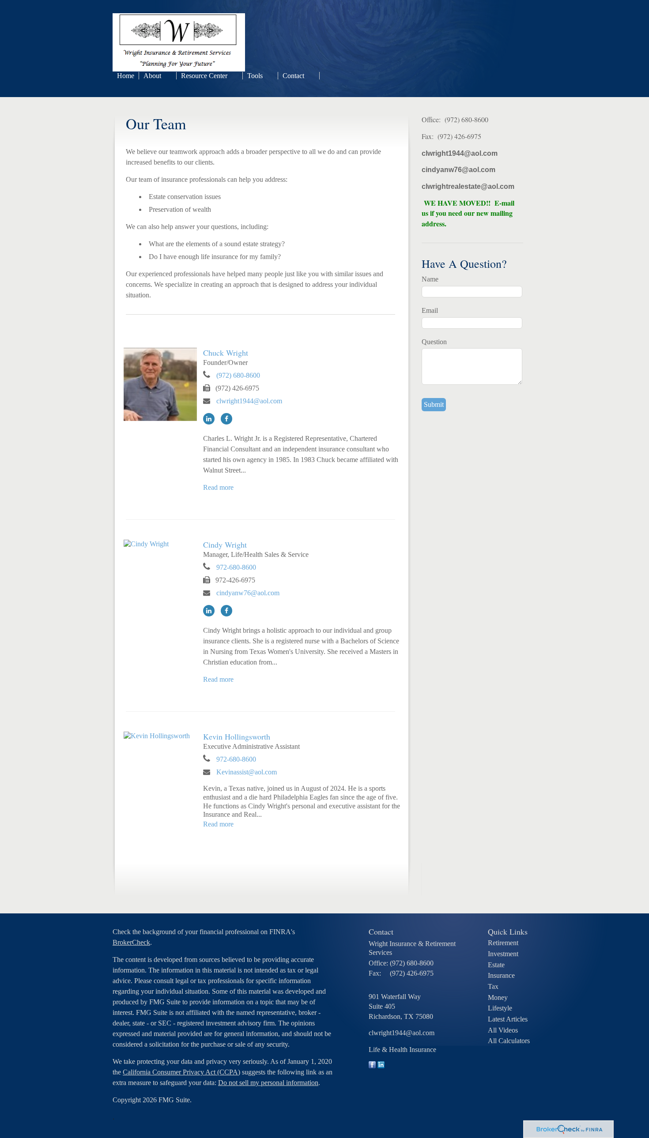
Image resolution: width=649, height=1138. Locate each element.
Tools (255, 75)
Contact (293, 75)
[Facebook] (229, 418)
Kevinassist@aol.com (246, 772)
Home (125, 75)
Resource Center (204, 75)
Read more (218, 487)
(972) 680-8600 (238, 375)
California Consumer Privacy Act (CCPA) (181, 1072)
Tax (493, 986)
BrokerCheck (131, 942)
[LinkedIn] (211, 418)
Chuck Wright (225, 352)
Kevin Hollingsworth (236, 736)
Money (498, 997)
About (152, 75)
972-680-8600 (236, 567)
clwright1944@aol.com (249, 401)
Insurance (501, 975)
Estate (496, 965)
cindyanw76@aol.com (247, 593)
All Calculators (509, 1040)
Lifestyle (500, 1008)
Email (430, 310)
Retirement (503, 942)
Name (430, 279)
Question (434, 342)
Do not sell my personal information (268, 1082)
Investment (503, 954)
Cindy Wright (225, 544)
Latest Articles (508, 1019)
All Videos (503, 1030)
